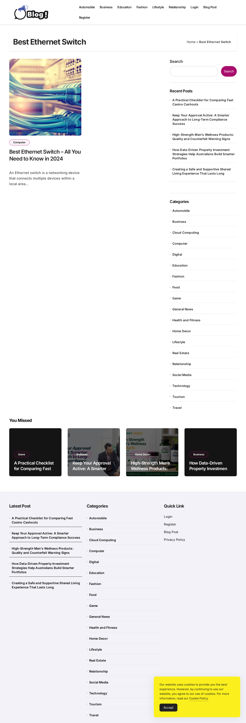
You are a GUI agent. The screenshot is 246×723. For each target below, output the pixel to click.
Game (176, 298)
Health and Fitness (186, 320)
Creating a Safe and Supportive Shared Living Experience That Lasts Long (201, 171)
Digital (177, 254)
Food (176, 287)
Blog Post (210, 7)
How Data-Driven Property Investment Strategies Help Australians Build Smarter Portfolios (203, 154)
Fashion (142, 7)
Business (106, 7)
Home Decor (181, 331)
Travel (177, 408)
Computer (19, 142)
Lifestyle (158, 7)
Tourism (178, 397)
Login (195, 7)
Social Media (181, 375)
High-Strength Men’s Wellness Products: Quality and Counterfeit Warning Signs (203, 137)
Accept (168, 707)
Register (84, 17)
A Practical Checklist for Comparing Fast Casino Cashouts (203, 102)
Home (191, 42)
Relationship (177, 7)
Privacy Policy (174, 540)
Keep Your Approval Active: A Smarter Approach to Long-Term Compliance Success (200, 119)
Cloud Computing (185, 232)
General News (182, 309)
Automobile (87, 7)
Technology (181, 386)
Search (176, 61)
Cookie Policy (198, 698)
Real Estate (180, 353)
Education (124, 7)
